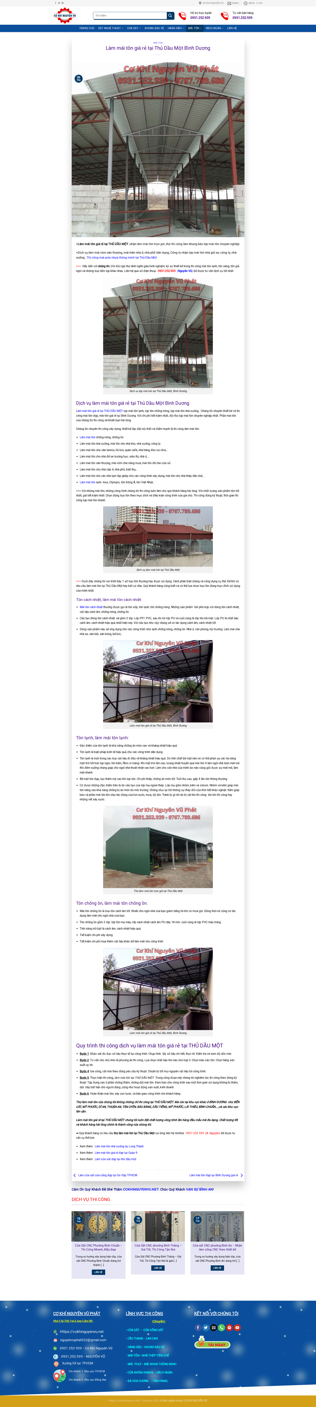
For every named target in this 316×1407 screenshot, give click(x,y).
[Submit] (170, 15)
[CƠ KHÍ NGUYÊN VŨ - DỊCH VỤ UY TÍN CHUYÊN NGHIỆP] (71, 15)
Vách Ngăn (213, 28)
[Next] (245, 1247)
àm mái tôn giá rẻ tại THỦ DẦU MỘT (100, 411)
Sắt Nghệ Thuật (109, 28)
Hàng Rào (175, 28)
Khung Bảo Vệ (154, 28)
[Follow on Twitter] (59, 3)
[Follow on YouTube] (237, 1327)
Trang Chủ (86, 28)
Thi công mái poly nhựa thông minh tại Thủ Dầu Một (122, 257)
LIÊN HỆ (232, 28)
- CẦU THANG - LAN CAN (142, 1338)
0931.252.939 (72, 1356)
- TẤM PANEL (159, 1381)
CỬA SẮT (133, 1330)
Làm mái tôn (87, 437)
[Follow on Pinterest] (62, 3)
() (175, 271)
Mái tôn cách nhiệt (91, 607)
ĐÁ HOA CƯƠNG (138, 1381)
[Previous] (71, 1247)
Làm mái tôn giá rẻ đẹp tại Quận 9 (116, 1152)
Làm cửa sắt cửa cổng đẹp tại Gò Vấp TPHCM (107, 1175)
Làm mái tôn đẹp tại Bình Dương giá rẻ (214, 1175)
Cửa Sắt (132, 28)
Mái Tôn (193, 28)
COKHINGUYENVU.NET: (141, 1189)
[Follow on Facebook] (55, 3)
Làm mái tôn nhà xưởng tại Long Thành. (119, 1146)
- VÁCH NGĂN (163, 1372)
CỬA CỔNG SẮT (153, 1330)
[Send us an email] (213, 1327)
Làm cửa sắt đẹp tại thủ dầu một (115, 1159)
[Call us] (221, 1327)
